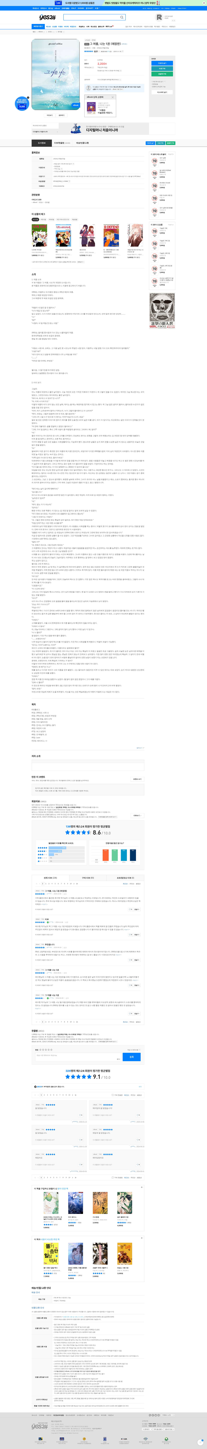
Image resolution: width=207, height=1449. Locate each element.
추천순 (131, 884)
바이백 (66, 26)
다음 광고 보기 (174, 20)
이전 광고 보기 (172, 20)
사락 (87, 26)
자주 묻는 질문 (158, 1429)
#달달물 (74, 219)
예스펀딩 (94, 26)
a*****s (133, 1147)
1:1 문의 (80, 1317)
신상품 (54, 26)
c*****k (51, 998)
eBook (40, 32)
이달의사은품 (148, 26)
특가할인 (157, 26)
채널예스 (82, 26)
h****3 (51, 922)
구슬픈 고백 (163, 228)
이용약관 (48, 1415)
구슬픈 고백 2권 (165, 253)
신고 (65, 894)
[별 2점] (40, 1050)
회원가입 (149, 8)
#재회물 (51, 219)
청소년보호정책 (70, 1415)
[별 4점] (43, 1050)
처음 (36, 883)
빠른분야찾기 (38, 26)
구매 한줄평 (118, 1095)
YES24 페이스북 (153, 1415)
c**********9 (74, 1171)
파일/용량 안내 (69, 181)
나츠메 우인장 (36, 250)
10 (71, 883)
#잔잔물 (35, 219)
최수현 (86, 48)
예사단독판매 (137, 26)
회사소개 (34, 1415)
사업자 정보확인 (96, 1428)
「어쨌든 (100, 108)
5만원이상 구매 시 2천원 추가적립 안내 (121, 71)
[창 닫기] (112, 97)
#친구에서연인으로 (63, 219)
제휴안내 (96, 1415)
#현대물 (43, 219)
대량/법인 (172, 26)
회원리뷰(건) (106, 51)
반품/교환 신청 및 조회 (70, 1317)
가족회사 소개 (168, 1415)
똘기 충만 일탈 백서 (51, 1268)
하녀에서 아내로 (165, 183)
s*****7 (49, 894)
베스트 (48, 26)
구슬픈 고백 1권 (165, 241)
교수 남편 (163, 158)
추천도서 (165, 26)
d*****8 (49, 947)
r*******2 (75, 1122)
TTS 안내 (61, 169)
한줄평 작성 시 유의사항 (140, 1050)
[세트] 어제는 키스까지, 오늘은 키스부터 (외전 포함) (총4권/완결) (53, 1219)
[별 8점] (48, 1050)
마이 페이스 (72, 1217)
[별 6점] (46, 1050)
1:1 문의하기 (147, 1429)
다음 (73, 883)
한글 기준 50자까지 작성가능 (47, 1055)
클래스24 (101, 26)
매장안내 (73, 26)
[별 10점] (51, 1050)
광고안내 (89, 1415)
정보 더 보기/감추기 (99, 51)
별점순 (138, 884)
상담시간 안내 (169, 1429)
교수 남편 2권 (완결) (166, 208)
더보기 (170, 154)
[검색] (121, 17)
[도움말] (93, 68)
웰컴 (34, 32)
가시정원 (96, 1217)
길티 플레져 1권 (122, 1217)
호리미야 (83, 250)
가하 (93, 48)
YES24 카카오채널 (150, 1415)
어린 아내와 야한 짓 (166, 195)
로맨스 (50, 32)
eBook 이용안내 (165, 82)
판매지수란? (123, 51)
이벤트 (60, 26)
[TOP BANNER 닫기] (204, 3)
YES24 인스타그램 (158, 1415)
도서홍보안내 (81, 1415)
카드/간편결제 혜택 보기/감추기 (120, 80)
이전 (39, 883)
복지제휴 (103, 1415)
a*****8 (49, 973)
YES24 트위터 (156, 1415)
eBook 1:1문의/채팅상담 (164, 1426)
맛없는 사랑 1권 (122, 1268)
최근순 (125, 884)
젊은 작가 (128, 26)
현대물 (60, 32)
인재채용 (41, 1415)
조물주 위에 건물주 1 (100, 1268)
